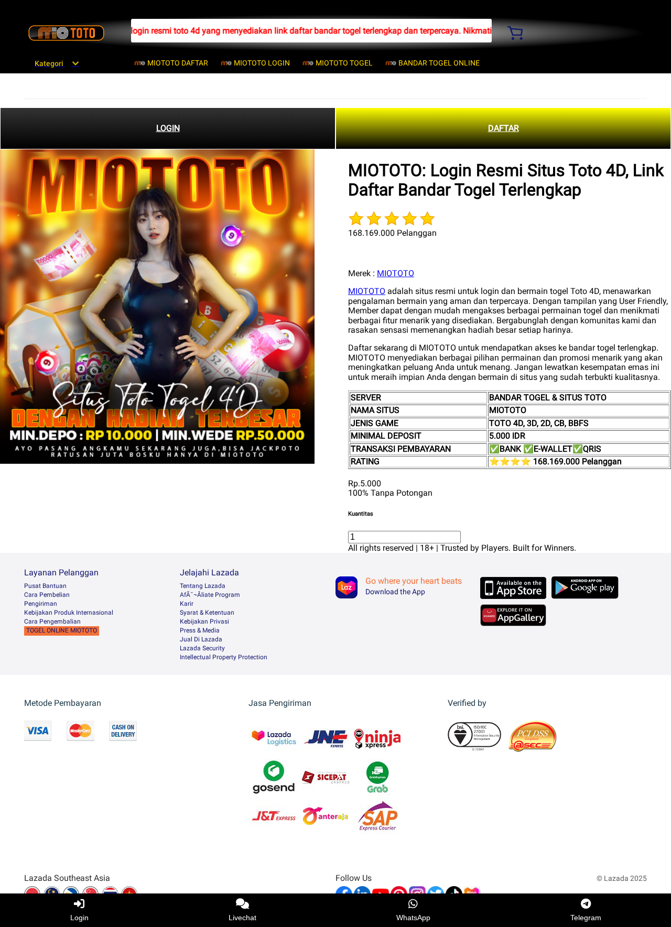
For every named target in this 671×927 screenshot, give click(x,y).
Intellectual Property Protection (223, 657)
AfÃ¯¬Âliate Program (210, 594)
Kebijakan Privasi (204, 621)
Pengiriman (40, 603)
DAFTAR (503, 128)
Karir (186, 603)
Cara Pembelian (47, 594)
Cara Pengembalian (52, 621)
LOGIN (168, 128)
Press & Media (200, 630)
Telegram (585, 917)
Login (79, 917)
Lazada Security (202, 648)
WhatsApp (413, 917)
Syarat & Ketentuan (207, 612)
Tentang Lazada (202, 586)
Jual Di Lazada (201, 639)
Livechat (242, 917)
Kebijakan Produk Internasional (68, 612)
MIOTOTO (395, 273)
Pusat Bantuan (45, 586)
